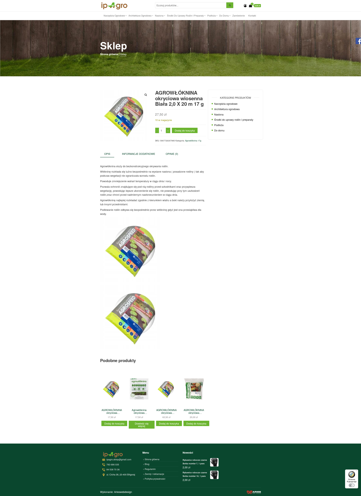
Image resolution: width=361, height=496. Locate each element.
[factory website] (254, 492)
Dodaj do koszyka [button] (114, 423)
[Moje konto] (245, 5)
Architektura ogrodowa (139, 15)
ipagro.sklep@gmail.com (118, 459)
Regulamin (150, 469)
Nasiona (159, 15)
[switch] (352, 485)
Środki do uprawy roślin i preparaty (185, 15)
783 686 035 (112, 464)
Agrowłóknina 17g (193, 140)
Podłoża (211, 15)
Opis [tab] (107, 154)
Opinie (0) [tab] (172, 154)
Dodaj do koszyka (185, 130)
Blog (147, 464)
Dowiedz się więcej (141, 425)
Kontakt (252, 15)
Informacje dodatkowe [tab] (138, 154)
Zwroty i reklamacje (154, 474)
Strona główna (152, 459)
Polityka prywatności (155, 478)
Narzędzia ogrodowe (114, 15)
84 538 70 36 (113, 469)
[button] (145, 94)
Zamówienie (238, 15)
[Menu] (356, 471)
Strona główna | (109, 54)
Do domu (224, 15)
